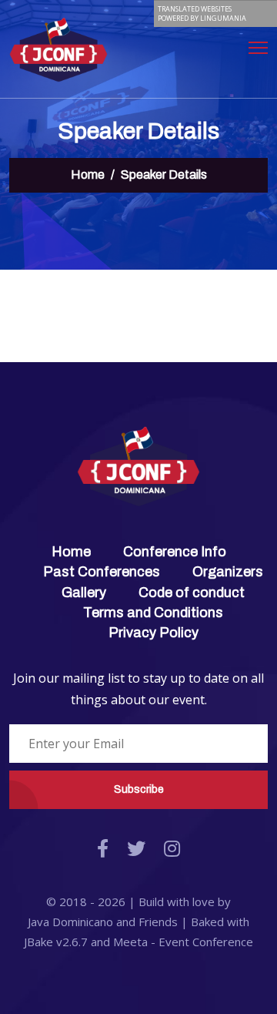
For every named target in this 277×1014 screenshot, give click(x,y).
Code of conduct (191, 592)
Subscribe (139, 789)
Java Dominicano (70, 921)
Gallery (84, 592)
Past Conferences (101, 571)
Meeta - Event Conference (183, 941)
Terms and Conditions (153, 612)
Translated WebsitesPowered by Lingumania (202, 13)
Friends (158, 921)
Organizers (227, 571)
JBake (56, 941)
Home (88, 174)
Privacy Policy (153, 632)
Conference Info (174, 551)
